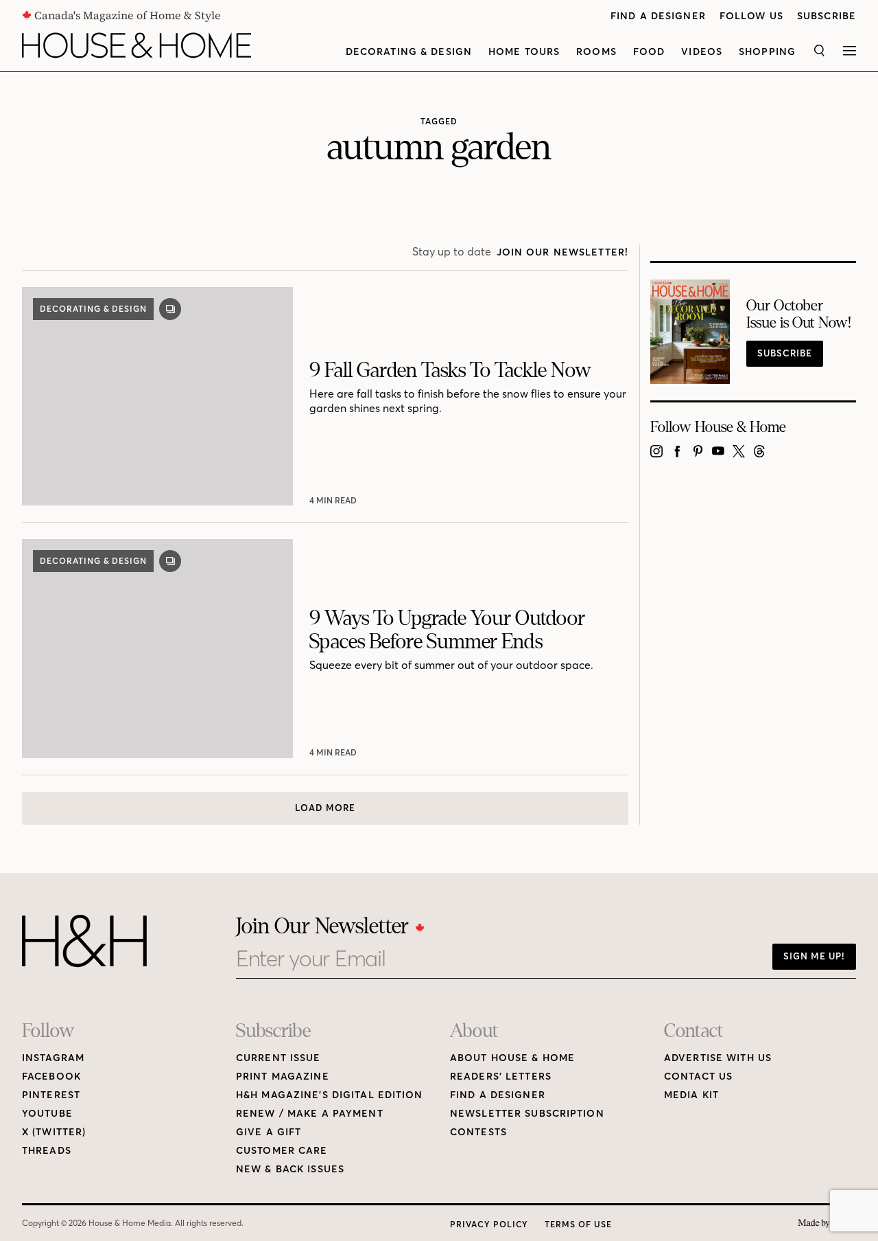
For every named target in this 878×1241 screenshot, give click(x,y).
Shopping (767, 52)
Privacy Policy (489, 1224)
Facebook (51, 1076)
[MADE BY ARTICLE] (827, 1223)
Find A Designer (658, 16)
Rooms (596, 52)
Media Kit (691, 1095)
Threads (46, 1151)
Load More (325, 807)
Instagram (53, 1058)
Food (649, 52)
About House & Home (512, 1058)
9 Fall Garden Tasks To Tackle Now (450, 370)
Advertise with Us (718, 1058)
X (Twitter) (54, 1132)
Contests (478, 1132)
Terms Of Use (578, 1224)
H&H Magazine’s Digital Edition (329, 1095)
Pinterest (51, 1095)
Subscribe (826, 16)
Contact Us (698, 1076)
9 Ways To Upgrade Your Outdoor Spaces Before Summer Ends (447, 630)
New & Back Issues (290, 1169)
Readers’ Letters (500, 1076)
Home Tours (524, 52)
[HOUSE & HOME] (136, 45)
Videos (701, 52)
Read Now (334, 500)
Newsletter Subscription (527, 1113)
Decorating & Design (409, 52)
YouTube (47, 1113)
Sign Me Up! (814, 955)
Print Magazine (282, 1076)
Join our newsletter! (562, 252)
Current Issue (278, 1058)
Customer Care (282, 1151)
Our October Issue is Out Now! (798, 314)
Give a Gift (268, 1132)
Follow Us (751, 16)
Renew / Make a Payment (309, 1113)
